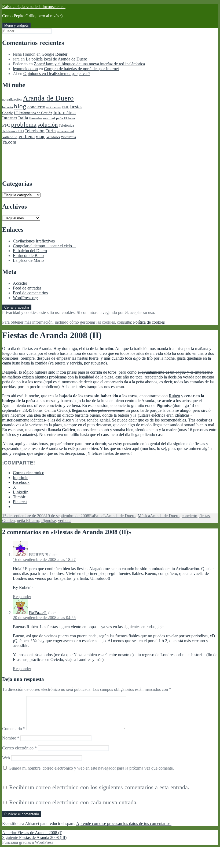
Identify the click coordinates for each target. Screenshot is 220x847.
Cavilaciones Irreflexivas (34, 241)
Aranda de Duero (48, 98)
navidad (49, 118)
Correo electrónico (19, 748)
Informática (64, 112)
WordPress (68, 137)
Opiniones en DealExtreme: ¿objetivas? (56, 73)
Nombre (10, 738)
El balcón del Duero (30, 250)
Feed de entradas (27, 288)
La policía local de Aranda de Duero (56, 59)
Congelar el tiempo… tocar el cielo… (44, 246)
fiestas (76, 106)
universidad (65, 131)
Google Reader (54, 54)
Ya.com (9, 142)
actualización (12, 99)
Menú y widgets (16, 25)
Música (144, 515)
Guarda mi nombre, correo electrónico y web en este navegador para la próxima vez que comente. (91, 768)
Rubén (174, 396)
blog (20, 106)
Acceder (20, 283)
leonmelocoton (25, 68)
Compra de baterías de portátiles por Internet (81, 68)
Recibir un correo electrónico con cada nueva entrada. (73, 802)
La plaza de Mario (28, 260)
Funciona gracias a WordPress (27, 842)
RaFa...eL (97, 515)
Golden (8, 520)
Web (6, 758)
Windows (53, 137)
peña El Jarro (65, 118)
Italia (23, 117)
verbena (27, 136)
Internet (9, 117)
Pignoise (48, 520)
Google (7, 113)
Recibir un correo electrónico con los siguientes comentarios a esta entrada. (99, 787)
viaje (40, 136)
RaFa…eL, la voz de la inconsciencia (33, 6)
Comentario (13, 728)
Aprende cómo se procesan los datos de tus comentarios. (123, 823)
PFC (6, 125)
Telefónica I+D (13, 131)
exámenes (53, 107)
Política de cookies (149, 322)
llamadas (35, 118)
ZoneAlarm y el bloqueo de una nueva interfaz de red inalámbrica (89, 64)
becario (7, 107)
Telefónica (66, 125)
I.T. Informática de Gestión (33, 113)
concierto (36, 106)
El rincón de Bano (28, 255)
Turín (51, 130)
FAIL (65, 107)
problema (23, 124)
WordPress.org (25, 297)
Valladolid (9, 137)
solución (48, 124)
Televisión (35, 130)
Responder (22, 596)
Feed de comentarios (30, 293)
